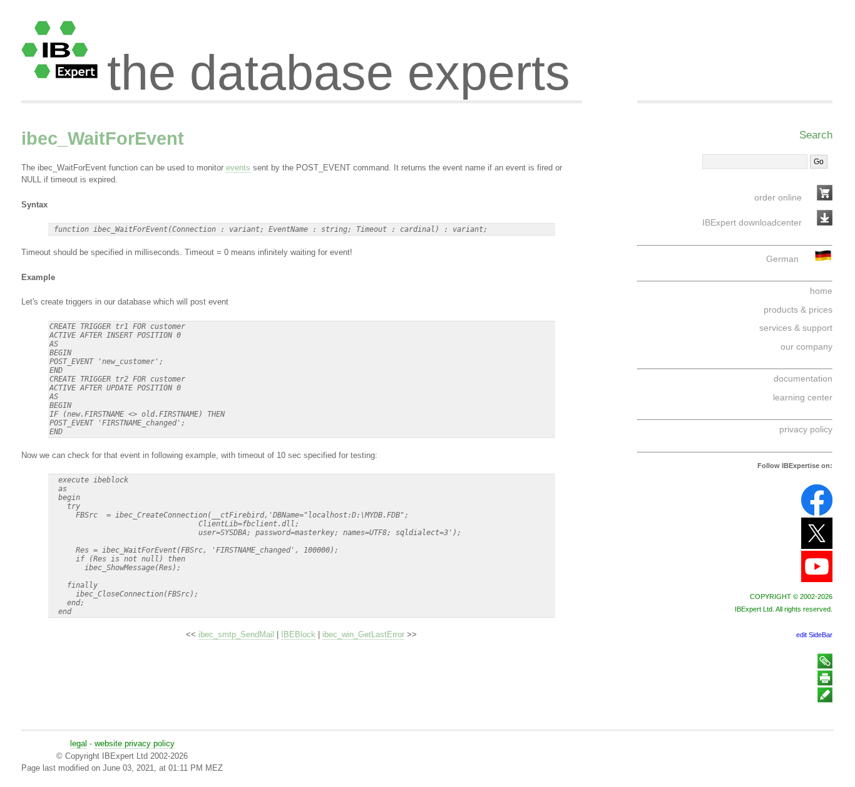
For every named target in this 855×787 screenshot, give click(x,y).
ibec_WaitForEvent (102, 138)
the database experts (338, 61)
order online (778, 197)
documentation (803, 378)
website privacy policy (135, 743)
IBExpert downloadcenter (752, 222)
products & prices (798, 310)
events (238, 167)
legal (78, 743)
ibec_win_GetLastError (363, 634)
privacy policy (805, 429)
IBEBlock (298, 634)
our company (806, 346)
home (821, 291)
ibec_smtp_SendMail (236, 634)
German (782, 259)
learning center (802, 397)
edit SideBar (814, 634)
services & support (795, 328)
